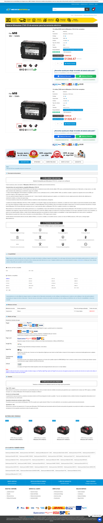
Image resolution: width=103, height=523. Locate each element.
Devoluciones (57, 498)
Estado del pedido (34, 493)
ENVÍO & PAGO (65, 162)
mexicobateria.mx (29, 516)
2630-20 (30, 280)
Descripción (25, 162)
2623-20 (7, 280)
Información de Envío (58, 491)
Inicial (72, 15)
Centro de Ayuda (81, 491)
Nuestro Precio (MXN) (58, 58)
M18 (7, 270)
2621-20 (75, 278)
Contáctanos (91, 4)
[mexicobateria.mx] (18, 11)
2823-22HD (31, 285)
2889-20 (75, 285)
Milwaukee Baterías (78, 15)
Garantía (78, 162)
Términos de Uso (10, 496)
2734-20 (30, 283)
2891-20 (7, 287)
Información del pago (58, 493)
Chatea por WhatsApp (86, 76)
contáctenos (80, 260)
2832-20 (53, 285)
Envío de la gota (57, 496)
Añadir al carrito (71, 63)
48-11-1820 (31, 270)
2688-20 (75, 280)
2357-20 (53, 278)
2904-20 (30, 287)
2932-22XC (54, 287)
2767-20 (75, 283)
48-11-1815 (76, 287)
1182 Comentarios (67, 52)
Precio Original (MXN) (58, 55)
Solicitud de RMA (34, 498)
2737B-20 (53, 283)
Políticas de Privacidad (11, 498)
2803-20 (7, 285)
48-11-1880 (8, 290)
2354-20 (30, 278)
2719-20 (7, 283)
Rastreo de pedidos (75, 4)
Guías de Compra (34, 491)
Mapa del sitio (81, 498)
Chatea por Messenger (65, 76)
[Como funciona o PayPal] (81, 508)
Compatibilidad (51, 162)
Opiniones (37, 162)
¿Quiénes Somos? (84, 4)
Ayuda (96, 4)
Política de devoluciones (36, 496)
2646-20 (53, 280)
